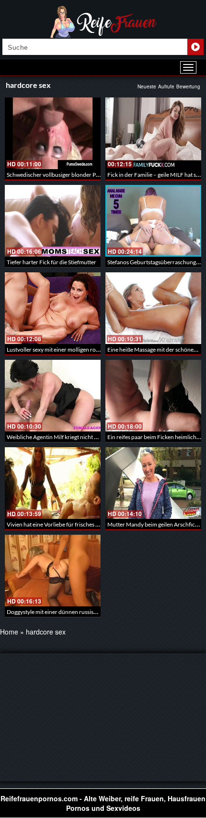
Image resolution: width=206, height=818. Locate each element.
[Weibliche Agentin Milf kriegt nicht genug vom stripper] (53, 395)
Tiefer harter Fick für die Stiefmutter (51, 262)
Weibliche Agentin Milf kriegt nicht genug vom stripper (74, 437)
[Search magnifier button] (195, 47)
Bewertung (188, 86)
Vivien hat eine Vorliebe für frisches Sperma (60, 524)
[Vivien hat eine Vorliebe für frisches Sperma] (53, 483)
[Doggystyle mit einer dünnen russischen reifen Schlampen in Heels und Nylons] (53, 570)
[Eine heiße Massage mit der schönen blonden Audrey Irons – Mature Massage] (153, 308)
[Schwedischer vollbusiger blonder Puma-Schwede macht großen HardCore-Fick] (53, 133)
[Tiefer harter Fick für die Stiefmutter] (53, 221)
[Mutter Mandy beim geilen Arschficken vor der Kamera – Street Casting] (153, 483)
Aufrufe (166, 86)
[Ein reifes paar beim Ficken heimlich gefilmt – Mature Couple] (153, 395)
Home (9, 631)
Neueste (146, 86)
